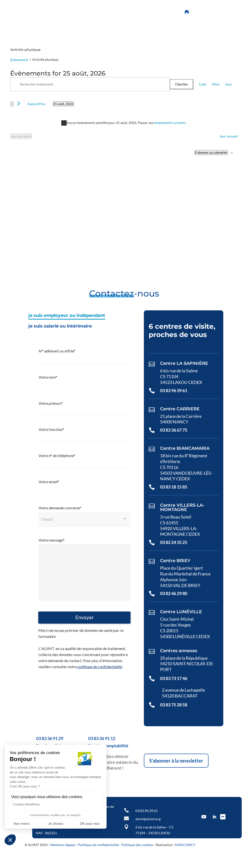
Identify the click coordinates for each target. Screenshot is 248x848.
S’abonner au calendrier (211, 152)
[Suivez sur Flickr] (146, 12)
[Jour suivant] (18, 103)
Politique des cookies (137, 845)
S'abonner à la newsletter (176, 761)
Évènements (19, 60)
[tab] (67, 315)
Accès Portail (207, 12)
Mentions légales (62, 845)
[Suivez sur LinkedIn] (134, 12)
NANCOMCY (185, 845)
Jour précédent (21, 136)
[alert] (124, 123)
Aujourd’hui (36, 104)
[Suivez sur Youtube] (123, 12)
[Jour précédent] (12, 104)
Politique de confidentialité (98, 845)
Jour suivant (228, 136)
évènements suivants (170, 123)
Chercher (181, 84)
